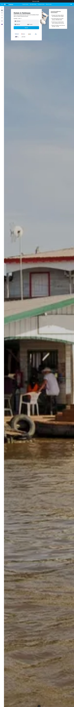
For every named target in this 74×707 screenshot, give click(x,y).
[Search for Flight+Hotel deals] (1, 15)
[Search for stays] (1, 10)
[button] (72, 1)
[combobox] (18, 18)
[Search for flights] (1, 8)
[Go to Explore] (1, 18)
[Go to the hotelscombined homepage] (8, 4)
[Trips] (1, 21)
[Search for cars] (1, 13)
